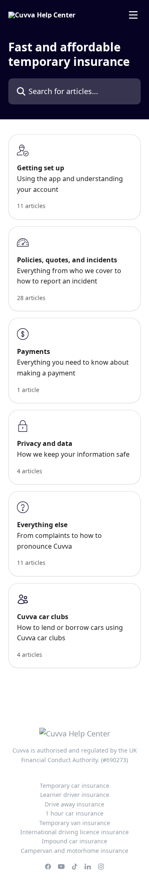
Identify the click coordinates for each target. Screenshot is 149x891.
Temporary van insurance (74, 823)
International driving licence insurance (74, 832)
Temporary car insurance (74, 785)
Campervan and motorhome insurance (74, 851)
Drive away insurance (74, 804)
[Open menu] (133, 15)
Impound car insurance (74, 841)
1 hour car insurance (74, 813)
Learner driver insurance (74, 795)
